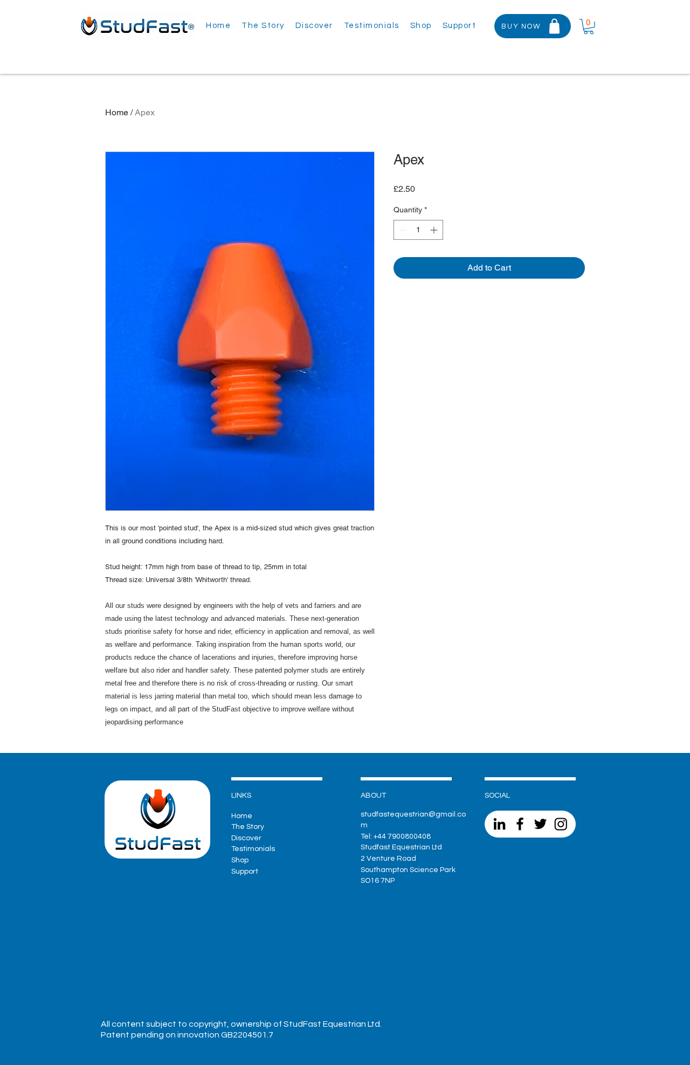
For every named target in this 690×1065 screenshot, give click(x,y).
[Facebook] (520, 823)
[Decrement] (402, 229)
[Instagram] (561, 823)
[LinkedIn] (499, 823)
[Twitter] (540, 823)
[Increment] (434, 229)
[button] (459, 26)
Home (116, 112)
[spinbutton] (418, 229)
